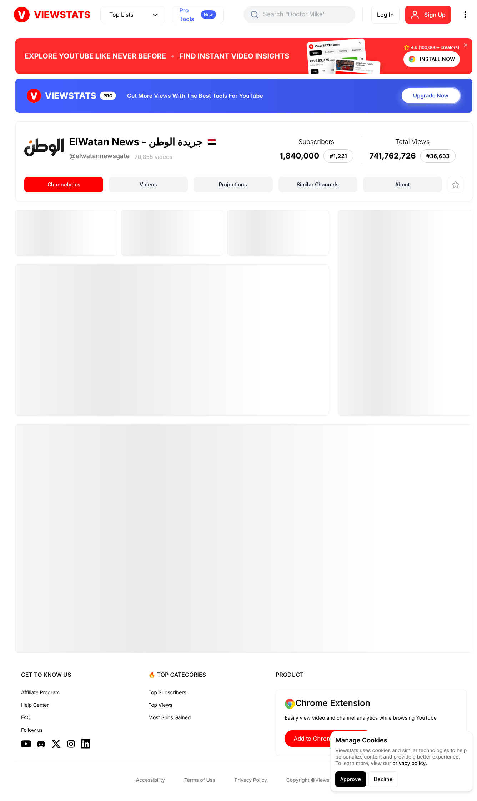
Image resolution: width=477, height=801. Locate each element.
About (402, 184)
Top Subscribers (167, 693)
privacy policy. (409, 763)
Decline (383, 779)
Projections (233, 184)
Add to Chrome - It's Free (328, 738)
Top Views (160, 705)
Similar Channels (318, 184)
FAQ (25, 718)
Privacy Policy (251, 780)
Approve (350, 779)
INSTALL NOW (437, 59)
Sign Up (435, 14)
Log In (385, 14)
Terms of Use (199, 780)
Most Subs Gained (170, 718)
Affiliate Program (40, 693)
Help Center (35, 705)
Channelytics (63, 184)
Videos (148, 184)
